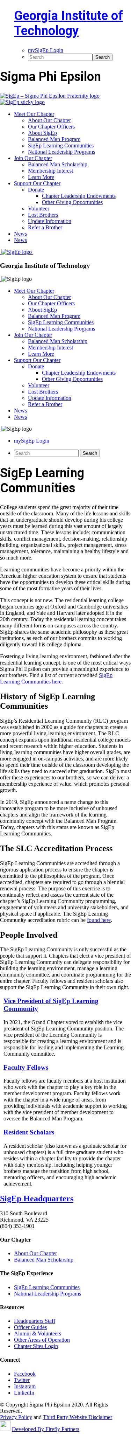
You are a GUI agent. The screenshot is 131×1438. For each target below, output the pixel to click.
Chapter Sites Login (36, 1346)
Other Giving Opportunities (72, 379)
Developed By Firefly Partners (45, 1429)
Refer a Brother (45, 404)
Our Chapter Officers (51, 303)
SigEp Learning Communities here (56, 678)
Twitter (22, 1380)
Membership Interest (50, 347)
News (20, 411)
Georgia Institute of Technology (68, 23)
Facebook (25, 1374)
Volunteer (38, 385)
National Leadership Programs (61, 329)
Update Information (49, 398)
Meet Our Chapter (34, 291)
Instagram (25, 1386)
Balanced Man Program (54, 316)
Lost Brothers (43, 392)
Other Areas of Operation (42, 1340)
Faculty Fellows (25, 1067)
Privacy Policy (16, 1417)
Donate (36, 366)
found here (99, 920)
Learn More (41, 354)
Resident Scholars (28, 1132)
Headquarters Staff (34, 1321)
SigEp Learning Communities (61, 322)
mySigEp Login (31, 441)
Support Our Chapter (37, 360)
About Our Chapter (49, 297)
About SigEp (42, 310)
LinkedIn (24, 1393)
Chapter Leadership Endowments (79, 373)
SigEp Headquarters (36, 1198)
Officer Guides (30, 1327)
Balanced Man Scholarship (57, 341)
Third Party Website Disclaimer (77, 1417)
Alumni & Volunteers (37, 1333)
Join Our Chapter (33, 335)
